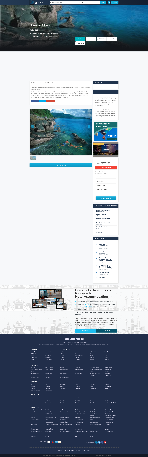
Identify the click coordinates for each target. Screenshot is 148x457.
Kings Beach (63, 401)
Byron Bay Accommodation (35, 428)
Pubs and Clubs (108, 435)
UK (65, 450)
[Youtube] (105, 442)
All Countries (64, 351)
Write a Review (60, 165)
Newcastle (77, 386)
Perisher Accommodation (51, 424)
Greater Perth (48, 373)
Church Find (108, 409)
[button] (34, 132)
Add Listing (107, 330)
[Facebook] (102, 442)
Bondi (106, 399)
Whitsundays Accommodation (79, 421)
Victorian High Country (95, 373)
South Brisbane (79, 401)
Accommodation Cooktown (35, 435)
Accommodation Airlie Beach (95, 435)
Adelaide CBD (34, 399)
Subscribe (47, 357)
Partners (33, 355)
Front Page (48, 355)
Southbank (92, 397)
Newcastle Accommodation (49, 432)
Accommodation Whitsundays (64, 428)
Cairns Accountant (64, 411)
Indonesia (77, 359)
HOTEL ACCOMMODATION (74, 338)
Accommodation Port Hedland (110, 428)
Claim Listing (42, 101)
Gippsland (92, 375)
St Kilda (32, 401)
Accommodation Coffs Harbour (50, 435)
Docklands (33, 402)
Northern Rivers (64, 369)
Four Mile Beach (79, 402)
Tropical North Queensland (78, 374)
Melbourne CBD (49, 397)
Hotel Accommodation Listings (104, 455)
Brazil (91, 355)
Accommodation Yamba (36, 421)
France (77, 353)
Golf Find (77, 409)
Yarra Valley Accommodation (64, 421)
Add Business (114, 2)
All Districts (33, 397)
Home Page (34, 351)
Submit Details (106, 198)
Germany (107, 353)
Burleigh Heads (49, 402)
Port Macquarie (93, 388)
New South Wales (49, 367)
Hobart (106, 388)
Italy (62, 353)
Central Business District (111, 397)
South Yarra (63, 402)
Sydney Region (108, 367)
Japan (62, 359)
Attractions (33, 411)
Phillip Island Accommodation (35, 425)
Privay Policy (48, 359)
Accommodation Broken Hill (81, 435)
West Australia (49, 369)
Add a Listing (35, 101)
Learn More (81, 43)
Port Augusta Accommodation (109, 421)
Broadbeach (48, 399)
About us (47, 353)
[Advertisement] (74, 62)
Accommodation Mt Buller (81, 431)
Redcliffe (47, 388)
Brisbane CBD (78, 399)
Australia (77, 351)
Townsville (63, 388)
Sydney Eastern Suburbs (81, 397)
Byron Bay (33, 388)
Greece (63, 357)
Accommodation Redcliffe (96, 428)
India (106, 355)
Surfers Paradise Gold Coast (50, 418)
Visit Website (102, 39)
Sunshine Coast (108, 369)
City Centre (108, 401)
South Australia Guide (80, 413)
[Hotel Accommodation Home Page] (109, 2)
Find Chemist (48, 409)
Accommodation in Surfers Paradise (109, 418)
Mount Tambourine (35, 390)
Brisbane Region (35, 373)
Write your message (102, 189)
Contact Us (48, 351)
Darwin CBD (63, 399)
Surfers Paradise (64, 397)
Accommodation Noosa (36, 431)
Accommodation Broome (66, 435)
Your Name (100, 176)
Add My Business (35, 353)
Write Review (92, 39)
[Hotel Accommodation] (38, 3)
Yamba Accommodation (110, 415)
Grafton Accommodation (66, 424)
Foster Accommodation (95, 424)
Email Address (100, 181)
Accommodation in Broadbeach (64, 418)
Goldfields (47, 377)
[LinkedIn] (96, 442)
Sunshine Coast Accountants (49, 412)
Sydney (47, 384)
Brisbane (107, 384)
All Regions (33, 367)
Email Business (50, 101)
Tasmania (107, 371)
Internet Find (93, 409)
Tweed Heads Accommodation (94, 421)
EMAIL (81, 39)
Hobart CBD (93, 399)
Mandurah (77, 388)
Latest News (34, 357)
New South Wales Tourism (94, 414)
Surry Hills (92, 402)
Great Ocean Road (64, 377)
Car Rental (62, 409)
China (83, 450)
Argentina (107, 359)
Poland (77, 357)
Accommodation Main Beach (95, 418)
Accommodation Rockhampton (79, 428)
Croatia (62, 355)
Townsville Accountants (81, 411)
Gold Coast (93, 384)
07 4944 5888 (35, 36)
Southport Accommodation (79, 418)
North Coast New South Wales (36, 370)
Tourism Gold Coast (65, 413)
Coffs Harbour (48, 390)
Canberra (47, 386)
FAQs (32, 359)
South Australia (79, 369)
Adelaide (33, 386)
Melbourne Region (94, 367)
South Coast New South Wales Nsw (96, 370)
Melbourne (63, 384)
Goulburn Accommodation (49, 421)
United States (93, 351)
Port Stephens (63, 373)
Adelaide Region (35, 377)
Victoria (62, 367)
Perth (76, 384)
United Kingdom (79, 355)
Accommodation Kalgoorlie (94, 432)
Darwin (62, 386)
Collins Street (48, 401)
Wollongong (108, 386)
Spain (91, 353)
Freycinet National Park (110, 402)
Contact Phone (101, 185)
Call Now (112, 39)
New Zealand (108, 351)
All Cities (33, 384)
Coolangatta (93, 401)
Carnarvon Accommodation (109, 425)
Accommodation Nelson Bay (66, 432)
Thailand (92, 359)
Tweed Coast (108, 375)
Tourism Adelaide (109, 411)
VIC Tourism (108, 413)
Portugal (92, 357)
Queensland (78, 367)
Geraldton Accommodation (79, 425)
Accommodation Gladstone (109, 432)
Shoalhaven (107, 373)
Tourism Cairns (93, 411)
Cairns (91, 386)
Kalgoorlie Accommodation (35, 418)
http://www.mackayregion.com (54, 36)
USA (68, 450)
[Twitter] (99, 442)
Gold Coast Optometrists (37, 409)
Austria (106, 357)
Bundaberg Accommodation (49, 428)
